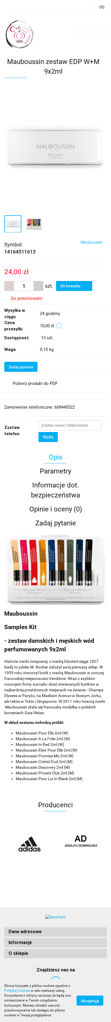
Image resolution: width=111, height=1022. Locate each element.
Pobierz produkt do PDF (35, 383)
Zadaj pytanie (21, 367)
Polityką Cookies (17, 991)
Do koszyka (70, 286)
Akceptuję (90, 1001)
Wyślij (48, 437)
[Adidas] (30, 844)
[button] (55, 932)
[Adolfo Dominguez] (81, 844)
